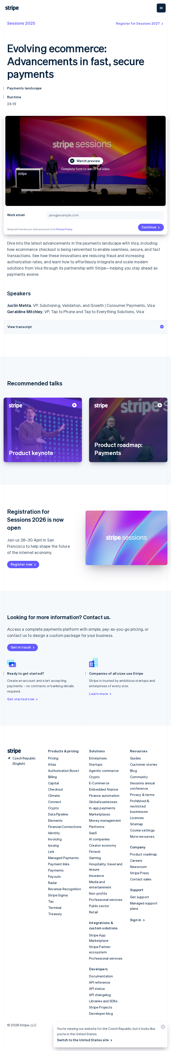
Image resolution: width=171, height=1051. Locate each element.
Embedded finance (103, 789)
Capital (53, 783)
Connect (54, 801)
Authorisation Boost (63, 770)
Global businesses (103, 801)
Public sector (99, 906)
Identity (54, 833)
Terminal (54, 907)
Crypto (53, 808)
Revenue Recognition (64, 889)
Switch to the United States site (83, 1040)
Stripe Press (139, 873)
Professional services (105, 899)
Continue (149, 227)
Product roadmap (143, 854)
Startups (96, 764)
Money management (105, 820)
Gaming (95, 858)
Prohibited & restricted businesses (139, 806)
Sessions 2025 (21, 23)
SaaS (93, 833)
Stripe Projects (100, 1007)
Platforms (96, 826)
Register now (21, 564)
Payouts (54, 876)
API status (97, 988)
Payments (56, 870)
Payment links (59, 864)
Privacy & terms (142, 794)
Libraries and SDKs (103, 1001)
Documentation (101, 976)
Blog (133, 770)
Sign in (135, 920)
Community (139, 777)
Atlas (52, 764)
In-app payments (102, 808)
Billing (52, 777)
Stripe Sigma (58, 895)
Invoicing (55, 839)
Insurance (96, 875)
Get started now (20, 699)
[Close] (162, 1027)
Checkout (55, 789)
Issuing (53, 845)
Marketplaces (99, 814)
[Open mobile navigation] (161, 8)
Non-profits (98, 893)
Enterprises (98, 758)
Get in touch (21, 647)
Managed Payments (63, 858)
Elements (55, 820)
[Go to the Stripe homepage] (12, 751)
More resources (142, 836)
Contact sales (141, 879)
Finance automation (104, 795)
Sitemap (136, 824)
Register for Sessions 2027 (138, 23)
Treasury (55, 914)
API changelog (100, 995)
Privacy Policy (64, 229)
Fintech (94, 851)
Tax (51, 901)
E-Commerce (99, 783)
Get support (139, 897)
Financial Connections (64, 826)
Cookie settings (142, 830)
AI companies (99, 839)
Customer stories (143, 764)
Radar (52, 882)
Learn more (98, 693)
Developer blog (101, 1013)
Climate (54, 795)
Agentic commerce (104, 770)
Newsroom (138, 866)
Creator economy (102, 845)
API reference (99, 982)
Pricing (53, 758)
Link (51, 851)
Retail (93, 912)
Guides (135, 758)
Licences (137, 817)
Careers (136, 860)
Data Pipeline (58, 814)
